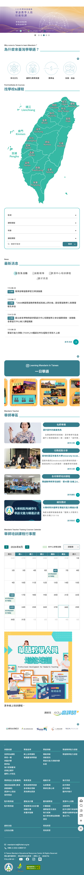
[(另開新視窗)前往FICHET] (12, 728)
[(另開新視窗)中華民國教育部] (8, 867)
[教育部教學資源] (81, 810)
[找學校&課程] (81, 805)
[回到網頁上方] (81, 821)
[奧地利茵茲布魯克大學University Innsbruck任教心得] (22, 458)
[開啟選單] (81, 3)
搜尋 (70, 244)
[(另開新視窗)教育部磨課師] (66, 713)
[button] (71, 3)
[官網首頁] (13, 3)
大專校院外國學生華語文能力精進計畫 (60, 507)
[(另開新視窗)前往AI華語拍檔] (42, 728)
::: (24, 3)
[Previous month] (6, 547)
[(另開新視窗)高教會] (19, 867)
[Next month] (27, 547)
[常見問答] (81, 815)
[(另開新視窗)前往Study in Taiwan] (27, 729)
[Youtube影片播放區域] (42, 20)
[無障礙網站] (33, 867)
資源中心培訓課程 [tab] (61, 273)
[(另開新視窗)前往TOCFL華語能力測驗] (57, 728)
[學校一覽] (81, 800)
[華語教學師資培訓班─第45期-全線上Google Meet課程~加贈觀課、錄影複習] (22, 484)
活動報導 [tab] (39, 273)
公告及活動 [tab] (21, 273)
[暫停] (78, 58)
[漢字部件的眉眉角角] (22, 432)
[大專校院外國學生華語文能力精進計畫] (22, 510)
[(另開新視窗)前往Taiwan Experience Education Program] (71, 729)
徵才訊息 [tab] (43, 278)
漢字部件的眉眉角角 (52, 430)
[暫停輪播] (35, 35)
